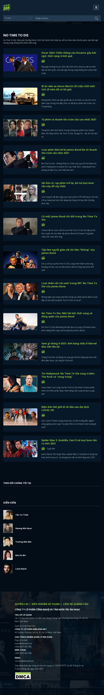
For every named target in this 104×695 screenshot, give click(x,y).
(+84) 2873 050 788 (23, 646)
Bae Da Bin (20, 555)
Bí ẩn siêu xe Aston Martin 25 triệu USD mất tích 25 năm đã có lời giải (68, 88)
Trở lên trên (81, 692)
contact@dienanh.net (24, 661)
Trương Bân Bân (23, 541)
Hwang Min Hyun (23, 528)
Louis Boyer (21, 568)
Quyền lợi (21, 604)
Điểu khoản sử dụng (46, 604)
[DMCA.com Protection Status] (23, 675)
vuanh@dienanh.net (23, 643)
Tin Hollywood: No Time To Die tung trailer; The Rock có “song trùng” (68, 375)
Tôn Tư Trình (21, 515)
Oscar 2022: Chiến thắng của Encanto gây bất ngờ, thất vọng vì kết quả (68, 54)
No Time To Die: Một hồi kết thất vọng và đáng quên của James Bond (66, 315)
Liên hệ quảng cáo (75, 604)
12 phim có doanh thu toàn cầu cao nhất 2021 (68, 119)
